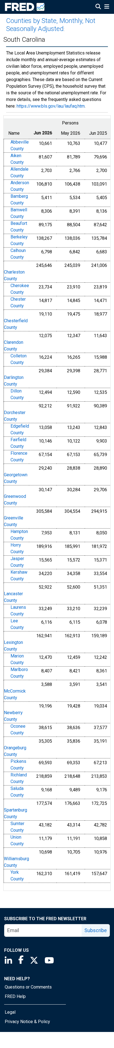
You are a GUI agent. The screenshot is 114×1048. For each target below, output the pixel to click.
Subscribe (95, 930)
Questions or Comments (28, 987)
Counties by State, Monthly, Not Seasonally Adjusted (50, 25)
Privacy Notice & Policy (27, 1021)
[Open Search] (98, 7)
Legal (10, 1012)
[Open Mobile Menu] (106, 7)
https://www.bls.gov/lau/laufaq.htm (51, 106)
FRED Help (15, 996)
